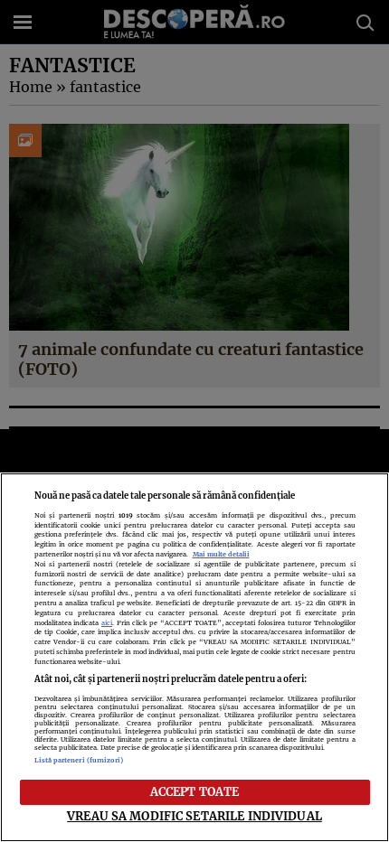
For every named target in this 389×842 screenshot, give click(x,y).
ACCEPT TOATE (195, 791)
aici (106, 623)
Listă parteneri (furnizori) (79, 760)
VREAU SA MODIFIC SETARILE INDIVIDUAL (194, 816)
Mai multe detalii (221, 554)
